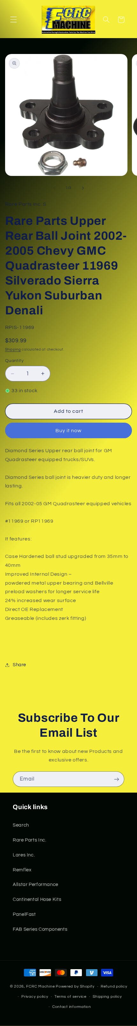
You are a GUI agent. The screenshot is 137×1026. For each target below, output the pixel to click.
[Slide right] (83, 188)
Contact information (71, 1007)
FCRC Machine (40, 986)
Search (21, 825)
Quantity (14, 361)
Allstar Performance (35, 884)
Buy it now (68, 430)
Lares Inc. (24, 855)
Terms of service (70, 996)
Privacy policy (34, 996)
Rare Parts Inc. (29, 840)
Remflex (22, 870)
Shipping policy (107, 996)
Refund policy (114, 986)
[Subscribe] (116, 779)
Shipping (13, 349)
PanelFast (24, 914)
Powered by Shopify (75, 986)
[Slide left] (54, 188)
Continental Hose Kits (37, 899)
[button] (13, 19)
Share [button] (19, 664)
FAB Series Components (40, 929)
